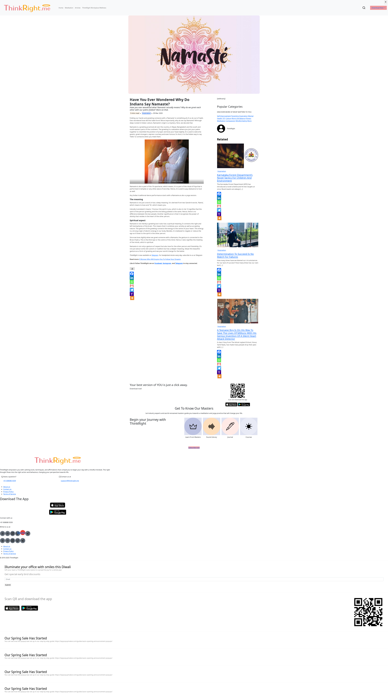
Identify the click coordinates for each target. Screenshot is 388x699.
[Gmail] (132, 286)
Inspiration (146, 113)
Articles (78, 8)
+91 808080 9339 (9, 481)
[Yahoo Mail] (132, 294)
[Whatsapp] (132, 282)
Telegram (155, 255)
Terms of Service (9, 494)
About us (6, 487)
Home (61, 8)
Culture (228, 118)
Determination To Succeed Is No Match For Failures (235, 255)
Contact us (7, 489)
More (249, 121)
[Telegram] (132, 290)
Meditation (69, 8)
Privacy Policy (8, 492)
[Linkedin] (132, 278)
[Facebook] (132, 274)
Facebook (158, 263)
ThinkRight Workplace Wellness (94, 8)
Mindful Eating (241, 121)
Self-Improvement (224, 116)
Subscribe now (194, 448)
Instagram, (167, 263)
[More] (132, 298)
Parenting (235, 116)
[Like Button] (132, 268)
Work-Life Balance (238, 118)
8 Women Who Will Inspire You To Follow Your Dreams (160, 259)
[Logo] (27, 8)
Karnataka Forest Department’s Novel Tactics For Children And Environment (235, 177)
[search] (364, 7)
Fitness (248, 118)
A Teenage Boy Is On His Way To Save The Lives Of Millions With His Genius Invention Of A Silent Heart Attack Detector (236, 334)
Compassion (230, 121)
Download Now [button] (378, 8)
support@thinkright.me (70, 481)
